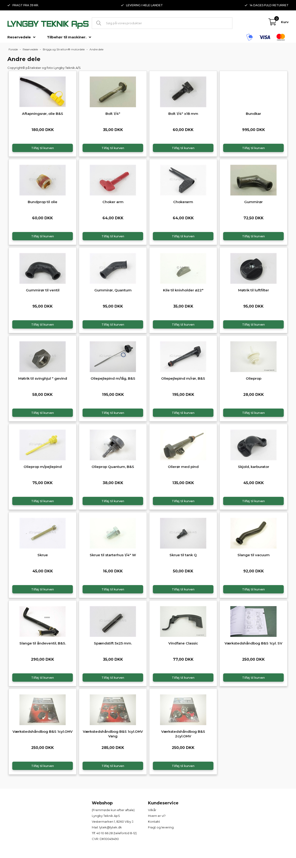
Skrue (42, 555)
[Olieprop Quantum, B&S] (113, 444)
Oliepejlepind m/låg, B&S (113, 378)
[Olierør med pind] (183, 444)
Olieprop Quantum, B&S (113, 466)
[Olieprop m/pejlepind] (42, 444)
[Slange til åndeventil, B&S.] (42, 621)
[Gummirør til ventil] (42, 268)
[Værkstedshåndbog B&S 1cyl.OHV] (42, 709)
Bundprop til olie (42, 202)
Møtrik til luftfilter (253, 290)
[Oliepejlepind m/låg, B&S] (113, 356)
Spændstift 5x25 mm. (113, 643)
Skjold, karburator (253, 466)
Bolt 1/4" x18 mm (183, 113)
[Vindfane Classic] (183, 621)
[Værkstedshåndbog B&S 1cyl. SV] (253, 621)
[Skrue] (42, 532)
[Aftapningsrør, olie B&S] (42, 91)
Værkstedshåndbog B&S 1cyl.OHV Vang (113, 733)
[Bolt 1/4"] (113, 91)
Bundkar (253, 113)
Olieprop (253, 378)
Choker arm (112, 202)
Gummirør (253, 202)
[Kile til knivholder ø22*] (183, 268)
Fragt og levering (161, 827)
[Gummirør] (253, 179)
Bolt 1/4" (112, 113)
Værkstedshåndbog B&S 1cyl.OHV (42, 731)
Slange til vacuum (253, 555)
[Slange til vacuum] (253, 532)
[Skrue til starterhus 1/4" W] (113, 532)
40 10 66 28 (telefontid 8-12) (116, 833)
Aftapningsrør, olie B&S (42, 113)
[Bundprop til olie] (42, 179)
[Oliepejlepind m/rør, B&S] (183, 356)
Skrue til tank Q (183, 555)
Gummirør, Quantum (113, 290)
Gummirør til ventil (42, 290)
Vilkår (152, 810)
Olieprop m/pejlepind (43, 466)
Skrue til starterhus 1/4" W (113, 555)
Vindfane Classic (183, 643)
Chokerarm (183, 202)
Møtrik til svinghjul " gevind (42, 378)
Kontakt (154, 821)
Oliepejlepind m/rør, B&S (183, 378)
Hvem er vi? (157, 816)
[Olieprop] (253, 356)
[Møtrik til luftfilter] (253, 268)
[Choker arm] (113, 179)
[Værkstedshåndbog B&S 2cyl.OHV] (183, 709)
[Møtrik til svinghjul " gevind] (42, 356)
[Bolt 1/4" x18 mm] (183, 91)
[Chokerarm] (183, 179)
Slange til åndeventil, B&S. (42, 643)
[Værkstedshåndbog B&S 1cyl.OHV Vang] (113, 709)
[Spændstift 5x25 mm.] (113, 621)
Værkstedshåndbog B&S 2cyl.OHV (183, 733)
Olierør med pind (183, 466)
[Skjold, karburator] (253, 444)
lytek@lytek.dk (110, 827)
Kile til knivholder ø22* (183, 290)
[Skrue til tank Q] (183, 532)
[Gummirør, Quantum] (113, 268)
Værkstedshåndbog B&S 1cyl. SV (253, 643)
